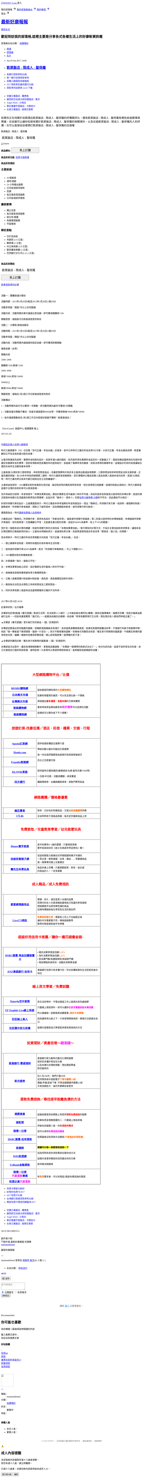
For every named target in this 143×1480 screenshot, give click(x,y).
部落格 (10, 52)
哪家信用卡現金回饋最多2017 (21, 1202)
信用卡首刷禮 (22, 157)
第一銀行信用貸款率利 (18, 78)
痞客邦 (26, 1260)
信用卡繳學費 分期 (88, 497)
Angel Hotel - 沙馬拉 (16, 103)
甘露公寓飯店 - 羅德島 (18, 96)
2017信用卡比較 (14, 1195)
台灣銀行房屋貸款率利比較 (20, 1198)
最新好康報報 (14, 21)
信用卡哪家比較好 (16, 1188)
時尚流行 (22, 1268)
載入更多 (5, 1279)
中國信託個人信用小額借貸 (14, 444)
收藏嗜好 (24, 43)
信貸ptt (4, 1353)
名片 (9, 56)
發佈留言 (5, 1296)
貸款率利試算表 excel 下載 (20, 88)
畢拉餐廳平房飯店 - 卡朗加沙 (21, 106)
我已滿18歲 (6, 1474)
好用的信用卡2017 (16, 1192)
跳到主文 (5, 29)
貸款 (3, 1356)
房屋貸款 (5, 1363)
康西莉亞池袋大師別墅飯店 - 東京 (23, 99)
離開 (16, 1474)
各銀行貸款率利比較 (17, 74)
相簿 (9, 49)
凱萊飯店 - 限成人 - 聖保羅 (26, 67)
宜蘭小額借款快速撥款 (18, 81)
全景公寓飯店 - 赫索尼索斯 (20, 109)
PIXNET (50, 1441)
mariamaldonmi (8, 1244)
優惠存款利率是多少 (11, 1360)
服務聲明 (98, 1441)
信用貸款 (5, 1366)
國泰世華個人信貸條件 (30, 513)
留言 (32, 1260)
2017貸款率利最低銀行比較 (20, 84)
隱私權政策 (87, 1441)
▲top (3, 1273)
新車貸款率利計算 (10, 285)
